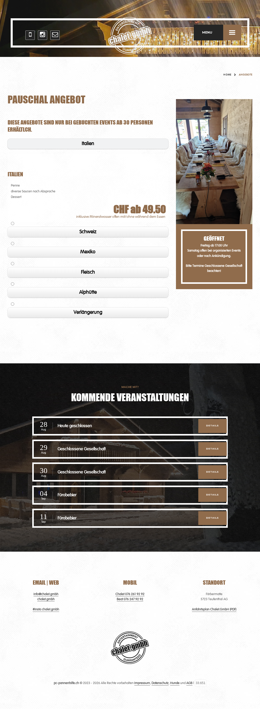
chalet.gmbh (46, 599)
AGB (189, 683)
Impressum (142, 683)
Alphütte (88, 292)
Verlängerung (88, 312)
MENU (207, 32)
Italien (88, 143)
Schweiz (87, 232)
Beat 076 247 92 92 (130, 599)
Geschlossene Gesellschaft (82, 449)
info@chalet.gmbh (46, 594)
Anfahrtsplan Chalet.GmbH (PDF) (214, 609)
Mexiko (87, 252)
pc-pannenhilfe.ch (66, 683)
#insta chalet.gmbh (46, 609)
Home (227, 74)
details (212, 425)
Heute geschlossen (75, 426)
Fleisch (88, 272)
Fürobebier (67, 495)
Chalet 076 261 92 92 (130, 594)
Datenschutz (160, 683)
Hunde (175, 683)
